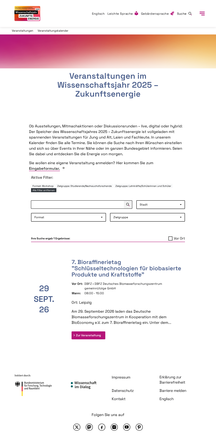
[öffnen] (202, 13)
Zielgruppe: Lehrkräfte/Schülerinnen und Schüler (143, 185)
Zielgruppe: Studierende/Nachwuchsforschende (84, 185)
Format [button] (39, 217)
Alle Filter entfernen (44, 190)
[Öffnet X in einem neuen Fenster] (76, 427)
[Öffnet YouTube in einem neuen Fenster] (126, 427)
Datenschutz (123, 390)
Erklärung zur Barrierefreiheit (172, 380)
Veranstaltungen (22, 30)
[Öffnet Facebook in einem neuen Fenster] (101, 427)
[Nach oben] (205, 408)
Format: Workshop (43, 185)
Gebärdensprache (155, 14)
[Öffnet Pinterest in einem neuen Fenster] (139, 427)
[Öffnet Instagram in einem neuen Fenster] (114, 427)
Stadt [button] (144, 204)
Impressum (121, 377)
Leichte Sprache (120, 14)
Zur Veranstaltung (90, 335)
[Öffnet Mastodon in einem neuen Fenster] (89, 427)
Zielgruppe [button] (120, 217)
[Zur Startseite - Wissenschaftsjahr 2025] (27, 13)
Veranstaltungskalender (53, 30)
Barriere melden (172, 390)
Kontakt (119, 398)
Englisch (98, 14)
